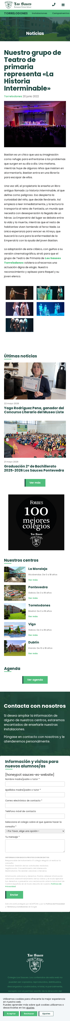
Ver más (35, 483)
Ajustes (46, 1013)
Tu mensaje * (12, 837)
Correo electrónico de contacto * (23, 800)
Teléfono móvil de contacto (20, 811)
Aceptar (11, 1013)
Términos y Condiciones (17, 907)
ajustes (30, 1007)
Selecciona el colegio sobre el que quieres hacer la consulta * (33, 824)
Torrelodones (16, 13)
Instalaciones (39, 13)
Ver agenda (35, 680)
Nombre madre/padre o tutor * (22, 779)
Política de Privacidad (55, 904)
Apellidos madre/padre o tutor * (23, 789)
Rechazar (29, 1013)
